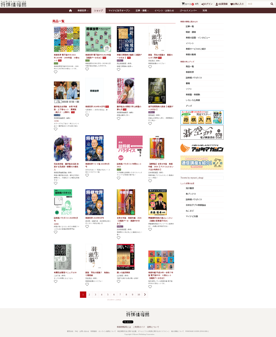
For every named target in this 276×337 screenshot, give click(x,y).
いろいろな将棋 (193, 100)
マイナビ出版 (192, 216)
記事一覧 (190, 26)
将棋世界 (190, 72)
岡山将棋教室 (121, 63)
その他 (56, 121)
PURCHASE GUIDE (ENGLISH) (196, 331)
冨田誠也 (151, 115)
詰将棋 (56, 224)
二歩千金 (57, 275)
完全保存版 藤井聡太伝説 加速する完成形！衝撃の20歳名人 (66, 167)
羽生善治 (151, 61)
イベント (190, 43)
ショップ (98, 10)
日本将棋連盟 (153, 172)
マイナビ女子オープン (119, 10)
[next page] (145, 294)
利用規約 (94, 331)
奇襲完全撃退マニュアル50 (65, 272)
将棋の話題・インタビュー (198, 38)
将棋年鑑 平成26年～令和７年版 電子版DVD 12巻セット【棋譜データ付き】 (160, 275)
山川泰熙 (120, 275)
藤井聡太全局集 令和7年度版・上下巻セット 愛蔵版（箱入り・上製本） (65, 109)
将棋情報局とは (124, 327)
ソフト (189, 89)
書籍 (188, 83)
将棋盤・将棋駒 (193, 95)
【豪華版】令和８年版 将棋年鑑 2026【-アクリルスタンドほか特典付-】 (161, 167)
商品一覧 (190, 66)
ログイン (208, 4)
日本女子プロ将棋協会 (196, 205)
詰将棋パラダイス (194, 78)
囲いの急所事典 (123, 272)
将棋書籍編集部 (59, 118)
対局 (205, 10)
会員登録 (223, 4)
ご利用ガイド (139, 327)
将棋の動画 (191, 54)
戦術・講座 (191, 32)
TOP (70, 10)
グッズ (189, 106)
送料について (153, 327)
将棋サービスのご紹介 (196, 49)
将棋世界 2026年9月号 (94, 218)
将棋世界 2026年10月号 (95, 106)
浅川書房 (190, 188)
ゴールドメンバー (188, 10)
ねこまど (190, 211)
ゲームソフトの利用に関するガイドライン (153, 331)
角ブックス (191, 194)
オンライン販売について (107, 331)
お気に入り (238, 4)
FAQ (76, 331)
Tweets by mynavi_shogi (192, 177)
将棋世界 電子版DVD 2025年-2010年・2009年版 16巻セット (66, 58)
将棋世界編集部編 (60, 172)
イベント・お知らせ (164, 10)
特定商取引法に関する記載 (126, 331)
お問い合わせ (84, 331)
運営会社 (70, 331)
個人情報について (177, 331)
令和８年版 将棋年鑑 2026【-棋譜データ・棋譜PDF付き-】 (129, 221)
